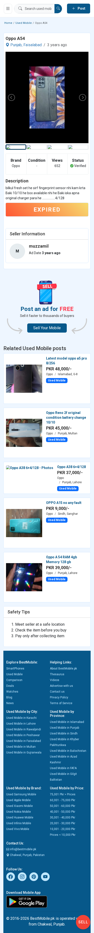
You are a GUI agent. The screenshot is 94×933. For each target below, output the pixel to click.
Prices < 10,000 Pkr (62, 834)
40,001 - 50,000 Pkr (62, 811)
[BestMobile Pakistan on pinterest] (33, 876)
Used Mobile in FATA (63, 768)
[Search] (58, 8)
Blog (9, 697)
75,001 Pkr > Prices (62, 794)
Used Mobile (23, 23)
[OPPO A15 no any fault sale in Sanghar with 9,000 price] (24, 523)
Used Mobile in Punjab (64, 727)
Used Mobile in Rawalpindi (23, 729)
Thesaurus (57, 674)
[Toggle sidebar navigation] (8, 8)
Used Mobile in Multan (21, 746)
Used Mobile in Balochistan (68, 751)
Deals (10, 686)
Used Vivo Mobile (17, 829)
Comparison (14, 680)
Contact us (57, 691)
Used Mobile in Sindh (64, 733)
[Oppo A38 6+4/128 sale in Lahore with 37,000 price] (29, 467)
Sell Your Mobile (47, 328)
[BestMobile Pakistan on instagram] (22, 876)
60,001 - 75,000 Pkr (62, 800)
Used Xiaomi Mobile (19, 806)
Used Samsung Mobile (21, 794)
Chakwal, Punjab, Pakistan (27, 855)
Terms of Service (61, 703)
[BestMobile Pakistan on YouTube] (45, 876)
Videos (54, 680)
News (10, 703)
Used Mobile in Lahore (21, 723)
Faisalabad (32, 45)
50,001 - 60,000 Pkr (62, 806)
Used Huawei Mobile (19, 817)
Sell (83, 922)
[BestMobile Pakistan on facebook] (10, 876)
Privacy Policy (59, 697)
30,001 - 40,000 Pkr (62, 817)
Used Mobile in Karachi (21, 718)
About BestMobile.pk (63, 668)
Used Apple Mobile (18, 800)
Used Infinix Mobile (18, 823)
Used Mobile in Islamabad (67, 722)
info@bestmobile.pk (22, 849)
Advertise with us (61, 686)
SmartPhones (15, 668)
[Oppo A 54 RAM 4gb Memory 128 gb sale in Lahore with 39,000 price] (24, 577)
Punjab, (16, 45)
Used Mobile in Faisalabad (23, 741)
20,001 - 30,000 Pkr (62, 823)
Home (8, 23)
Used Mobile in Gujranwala (23, 752)
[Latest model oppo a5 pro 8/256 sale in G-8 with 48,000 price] (24, 378)
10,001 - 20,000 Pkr (62, 829)
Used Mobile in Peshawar (23, 735)
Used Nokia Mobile (18, 811)
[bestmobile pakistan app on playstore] (47, 902)
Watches (12, 691)
